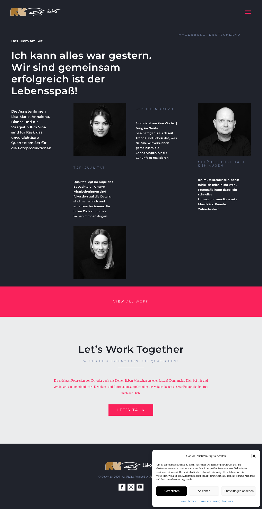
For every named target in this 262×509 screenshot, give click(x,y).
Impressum (227, 501)
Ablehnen (204, 491)
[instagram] (131, 487)
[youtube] (140, 487)
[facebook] (122, 487)
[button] (254, 456)
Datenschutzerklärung (209, 501)
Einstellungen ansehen (239, 491)
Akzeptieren (172, 491)
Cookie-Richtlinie (188, 501)
